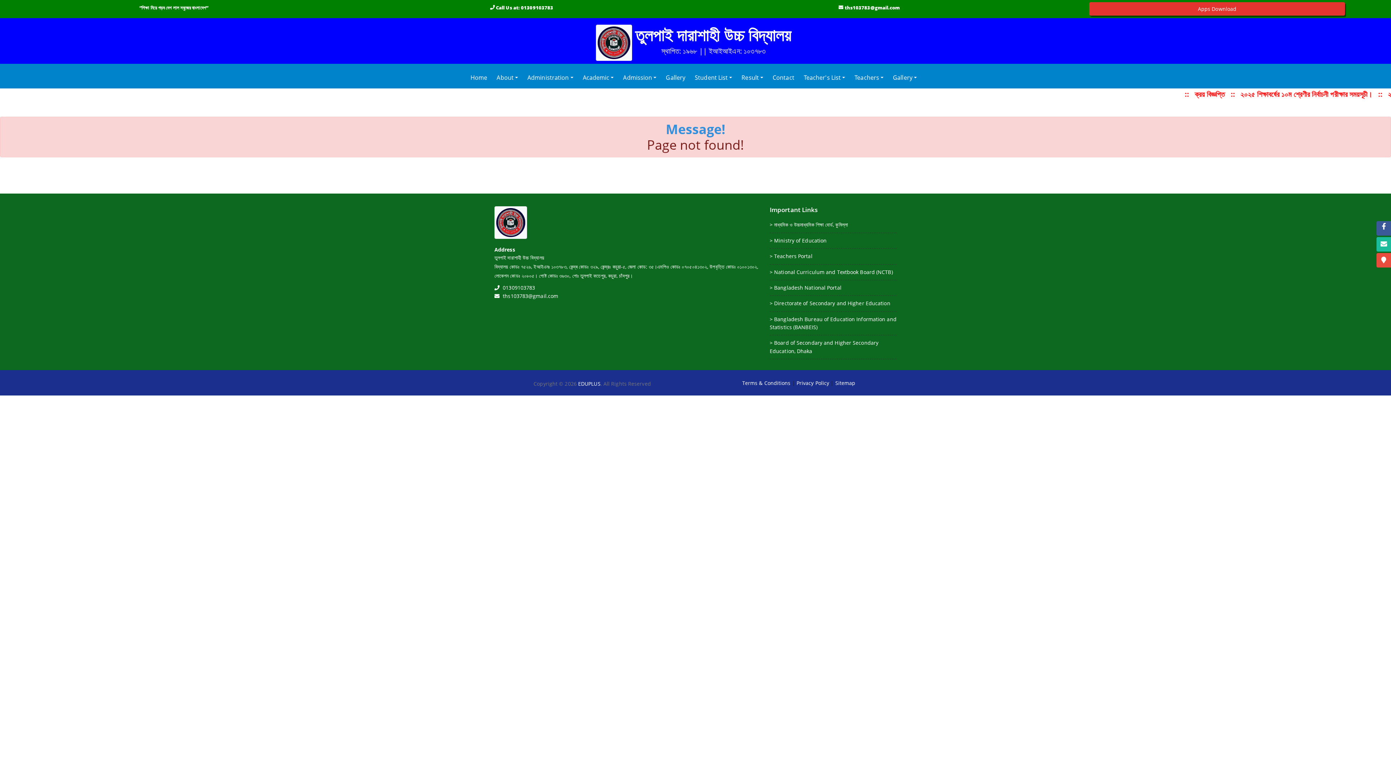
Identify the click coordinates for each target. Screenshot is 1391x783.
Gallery (675, 78)
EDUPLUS (589, 383)
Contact (783, 78)
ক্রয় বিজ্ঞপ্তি (1203, 94)
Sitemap (845, 383)
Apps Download (1217, 8)
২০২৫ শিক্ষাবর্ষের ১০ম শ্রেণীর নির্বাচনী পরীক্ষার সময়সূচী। (1300, 94)
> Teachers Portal (791, 256)
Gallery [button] (902, 78)
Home (480, 77)
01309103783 (537, 7)
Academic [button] (596, 78)
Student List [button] (711, 78)
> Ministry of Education (798, 240)
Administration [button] (548, 78)
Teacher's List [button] (822, 78)
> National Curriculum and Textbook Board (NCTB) (831, 272)
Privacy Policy (813, 383)
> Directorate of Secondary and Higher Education (830, 303)
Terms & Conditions (766, 383)
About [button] (505, 78)
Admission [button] (637, 78)
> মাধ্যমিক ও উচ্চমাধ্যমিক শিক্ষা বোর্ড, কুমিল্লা (809, 224)
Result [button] (750, 78)
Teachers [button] (867, 78)
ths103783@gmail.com (872, 7)
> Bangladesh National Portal (805, 287)
